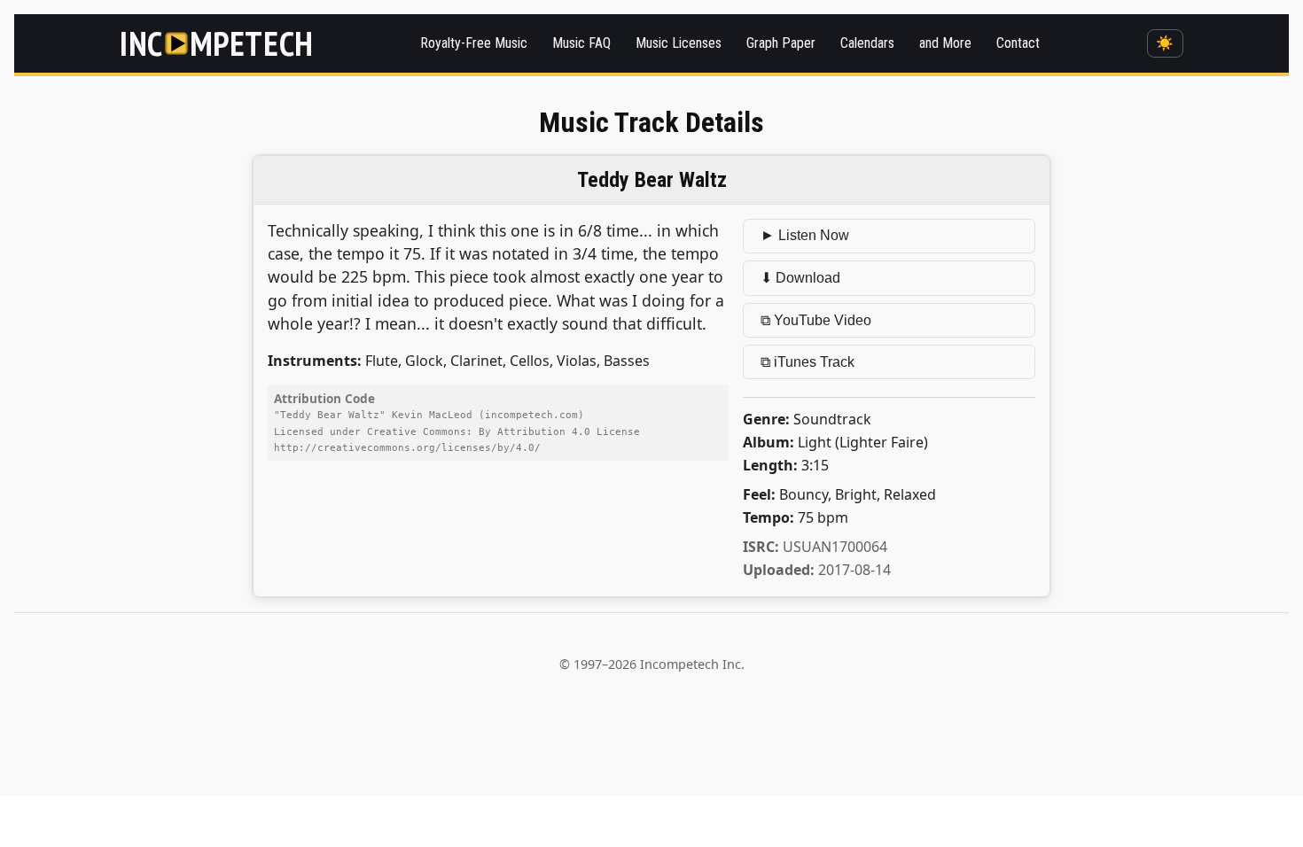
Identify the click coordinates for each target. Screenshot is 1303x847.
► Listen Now (805, 235)
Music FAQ (581, 43)
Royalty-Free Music (473, 43)
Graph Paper (780, 43)
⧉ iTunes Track (807, 361)
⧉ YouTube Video (816, 320)
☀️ (1165, 43)
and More (945, 43)
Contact (1018, 43)
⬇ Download (800, 277)
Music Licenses (679, 43)
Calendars (867, 43)
